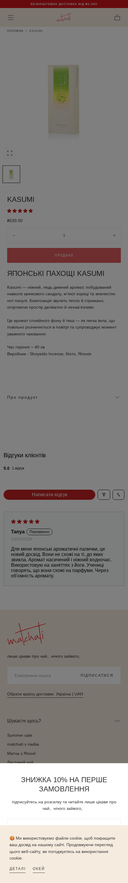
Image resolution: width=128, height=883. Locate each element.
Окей (39, 869)
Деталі (18, 869)
